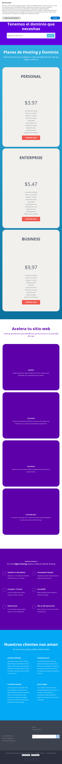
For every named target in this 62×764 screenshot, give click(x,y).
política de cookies (40, 7)
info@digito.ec (10, 738)
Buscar (50, 35)
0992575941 (9, 736)
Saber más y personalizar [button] (11, 18)
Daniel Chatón (29, 753)
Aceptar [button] (55, 18)
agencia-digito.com (10, 741)
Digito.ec (54, 753)
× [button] (59, 3)
